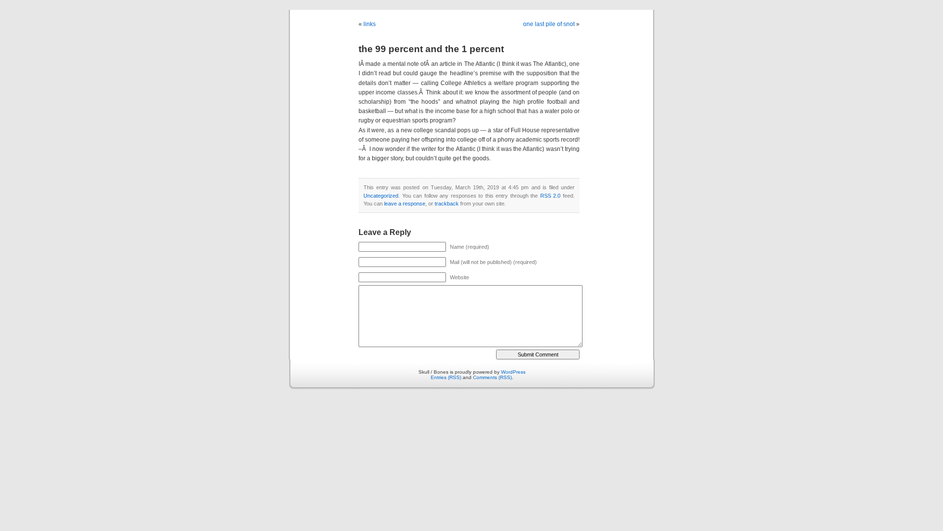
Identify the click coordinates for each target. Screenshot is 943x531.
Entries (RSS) (446, 377)
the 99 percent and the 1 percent (431, 49)
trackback (447, 203)
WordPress (513, 372)
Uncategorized (380, 196)
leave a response (404, 203)
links (369, 24)
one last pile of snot (549, 24)
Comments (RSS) (492, 377)
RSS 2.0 (550, 196)
